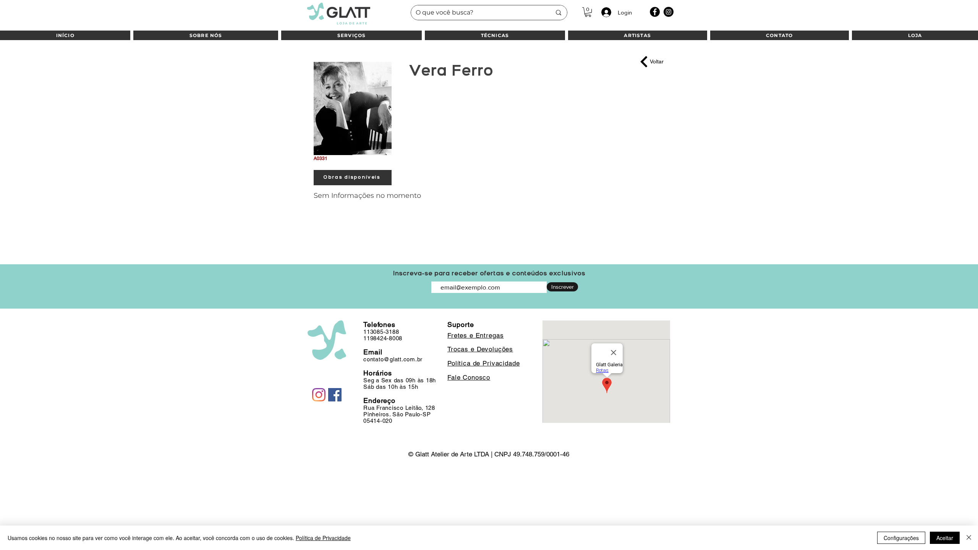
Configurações (901, 538)
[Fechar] (968, 538)
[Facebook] (655, 12)
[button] (588, 12)
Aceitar (944, 538)
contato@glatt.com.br (393, 359)
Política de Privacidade (323, 538)
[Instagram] (669, 12)
